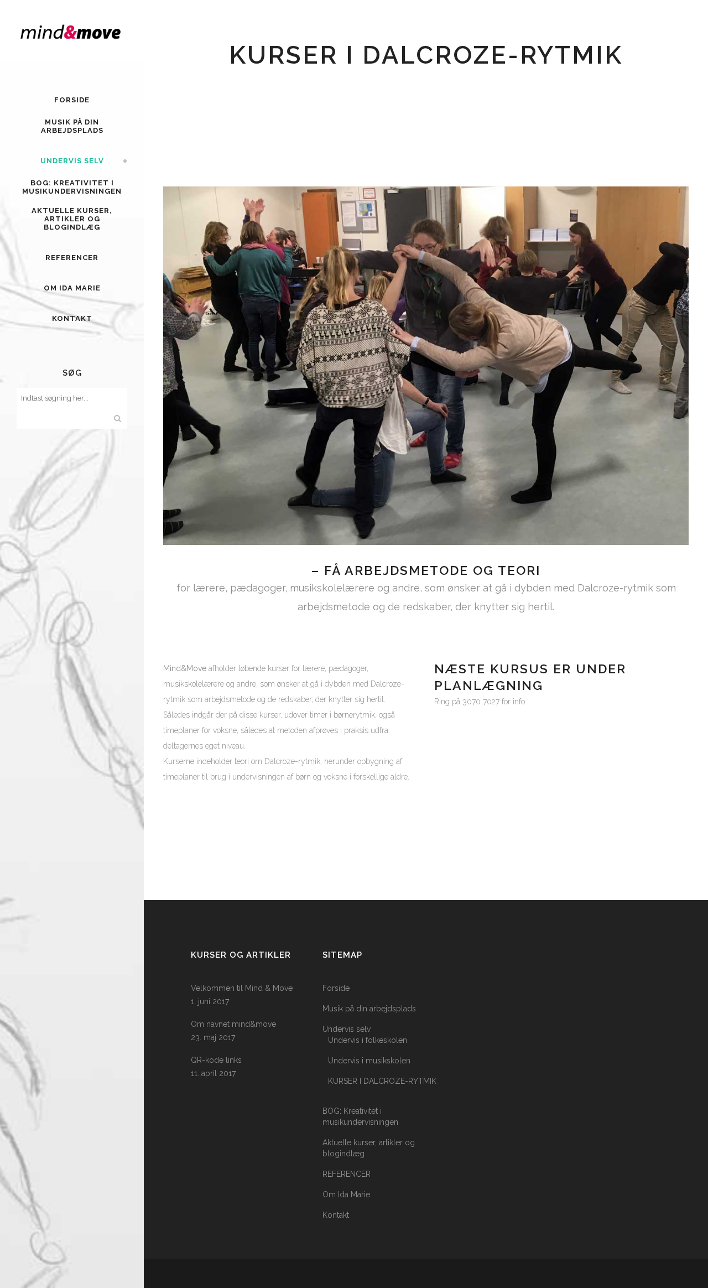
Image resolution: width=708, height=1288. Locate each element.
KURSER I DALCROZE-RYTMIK (382, 1081)
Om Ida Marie (346, 1194)
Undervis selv (346, 1029)
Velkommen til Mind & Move (242, 988)
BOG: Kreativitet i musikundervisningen (360, 1116)
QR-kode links (216, 1060)
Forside (336, 988)
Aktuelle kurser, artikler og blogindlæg (368, 1148)
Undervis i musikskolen (369, 1060)
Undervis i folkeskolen (367, 1040)
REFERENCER (346, 1174)
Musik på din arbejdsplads (369, 1008)
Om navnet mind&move (233, 1024)
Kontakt (335, 1215)
